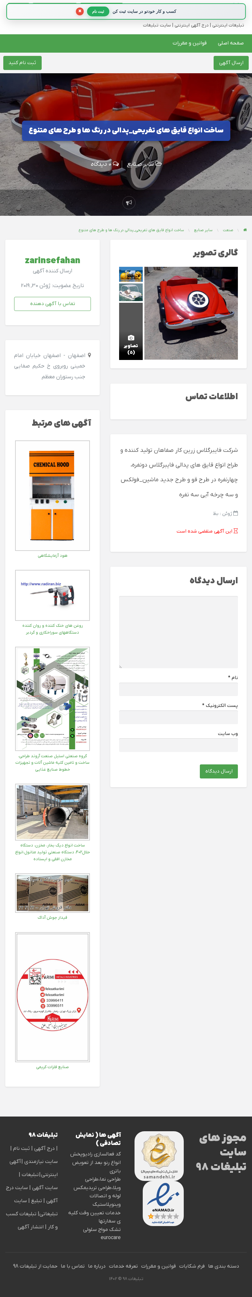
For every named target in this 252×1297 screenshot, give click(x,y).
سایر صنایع (140, 164)
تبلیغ (36, 1201)
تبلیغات (29, 1174)
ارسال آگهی (231, 63)
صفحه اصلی (231, 43)
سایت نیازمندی (41, 1161)
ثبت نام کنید (22, 63)
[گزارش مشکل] (129, 202)
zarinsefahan (52, 261)
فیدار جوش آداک (52, 917)
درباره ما (97, 1266)
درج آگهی (44, 1148)
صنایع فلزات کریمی (52, 1067)
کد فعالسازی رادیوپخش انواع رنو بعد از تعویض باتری (95, 1162)
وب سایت (228, 734)
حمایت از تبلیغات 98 (35, 1266)
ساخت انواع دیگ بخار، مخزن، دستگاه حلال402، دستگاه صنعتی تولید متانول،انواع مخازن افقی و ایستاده (52, 852)
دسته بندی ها (223, 1266)
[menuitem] (230, 43)
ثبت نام (22, 1148)
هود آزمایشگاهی (53, 555)
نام (233, 678)
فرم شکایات (192, 1266)
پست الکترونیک (220, 706)
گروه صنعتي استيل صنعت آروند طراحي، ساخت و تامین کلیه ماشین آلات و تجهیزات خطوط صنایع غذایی (52, 763)
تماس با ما (73, 1266)
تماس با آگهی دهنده (52, 303)
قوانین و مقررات (190, 43)
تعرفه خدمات (123, 1266)
